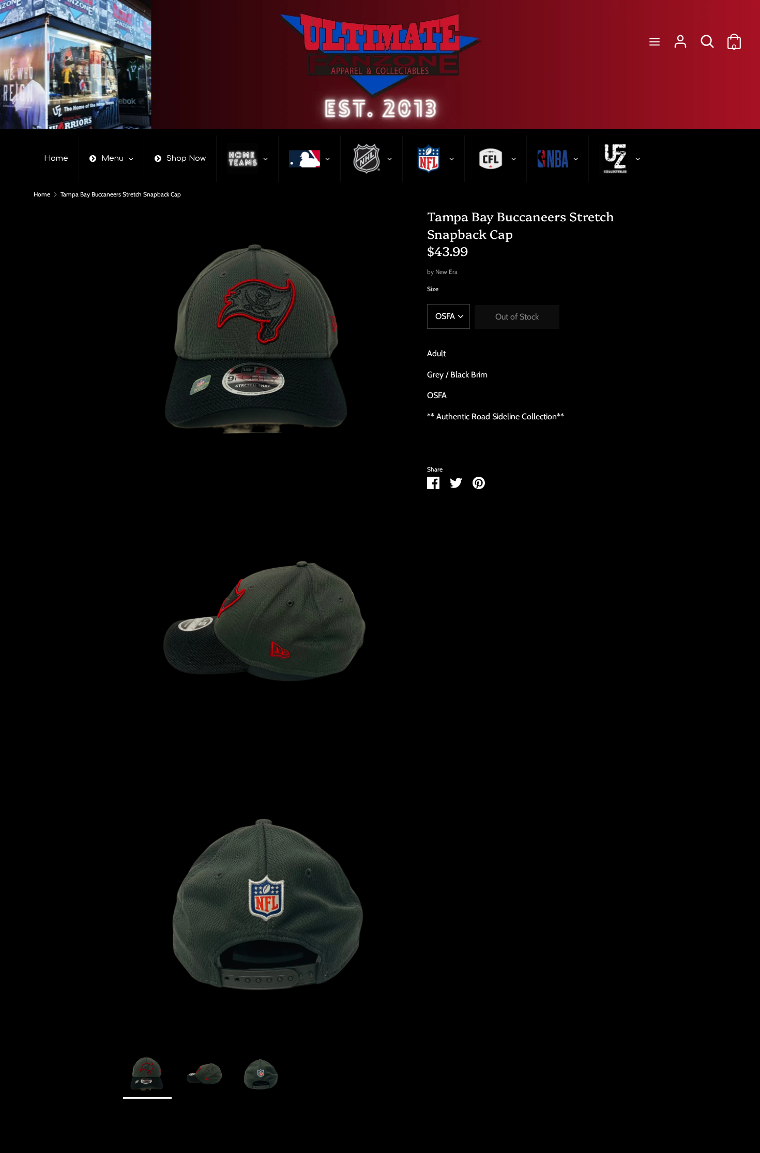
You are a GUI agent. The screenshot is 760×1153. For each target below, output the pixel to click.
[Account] (680, 37)
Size (432, 289)
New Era (446, 272)
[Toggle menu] (654, 41)
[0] (734, 37)
